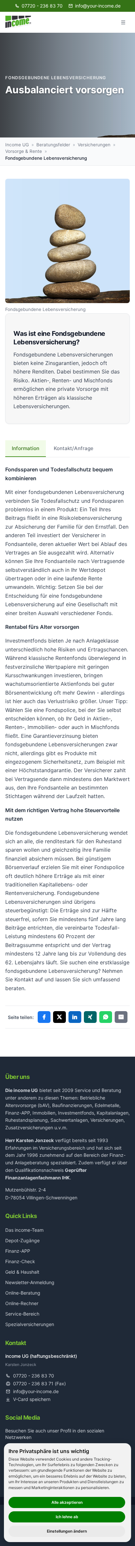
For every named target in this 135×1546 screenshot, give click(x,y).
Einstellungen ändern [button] (67, 1531)
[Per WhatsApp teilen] (105, 1017)
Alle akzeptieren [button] (67, 1502)
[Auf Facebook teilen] (44, 1017)
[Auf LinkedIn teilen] (74, 1017)
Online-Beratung (22, 1293)
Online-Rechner (21, 1303)
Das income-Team (24, 1230)
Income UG (17, 144)
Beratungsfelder (53, 144)
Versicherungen (94, 144)
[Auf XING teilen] (90, 1017)
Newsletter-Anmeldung (29, 1282)
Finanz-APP (17, 1251)
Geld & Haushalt (22, 1272)
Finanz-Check (20, 1261)
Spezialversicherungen (29, 1324)
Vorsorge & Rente (23, 151)
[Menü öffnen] (123, 22)
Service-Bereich (22, 1314)
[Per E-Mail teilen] (121, 1017)
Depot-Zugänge (22, 1240)
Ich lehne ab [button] (67, 1516)
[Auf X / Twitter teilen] (59, 1017)
